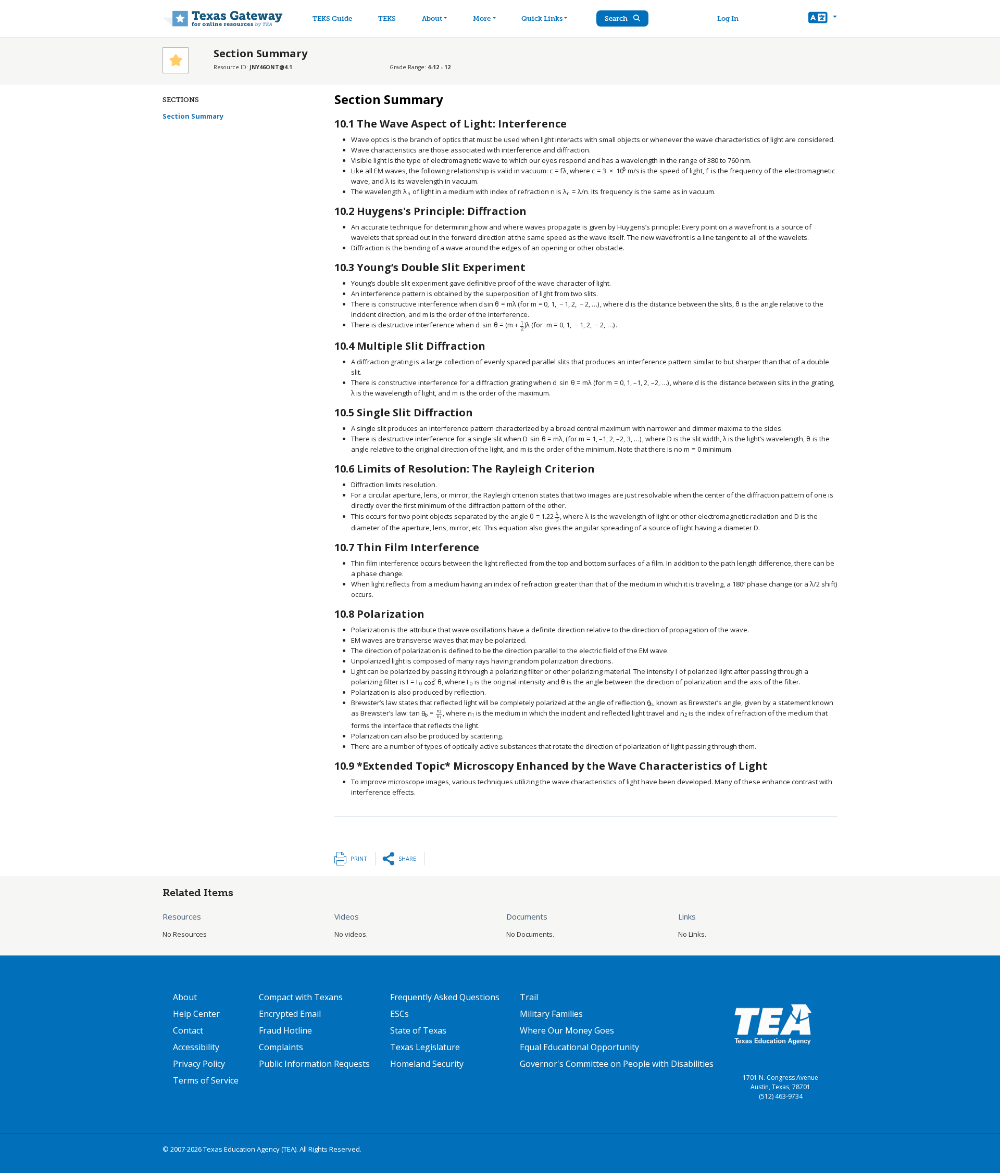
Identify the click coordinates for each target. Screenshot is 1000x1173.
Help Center (196, 1013)
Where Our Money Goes (567, 1030)
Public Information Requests (314, 1063)
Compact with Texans (301, 997)
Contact (188, 1030)
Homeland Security (427, 1063)
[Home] (222, 18)
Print (359, 858)
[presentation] (558, 170)
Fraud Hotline (285, 1030)
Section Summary (192, 116)
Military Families (551, 1013)
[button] (823, 19)
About (432, 18)
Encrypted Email (290, 1013)
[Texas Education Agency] (773, 1023)
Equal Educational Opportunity (579, 1047)
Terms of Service (206, 1080)
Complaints (281, 1047)
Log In (728, 18)
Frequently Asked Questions (444, 997)
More (482, 18)
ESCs (399, 1013)
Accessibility (196, 1047)
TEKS (387, 18)
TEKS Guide (332, 18)
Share (407, 858)
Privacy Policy (199, 1063)
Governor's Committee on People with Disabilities (617, 1063)
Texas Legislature (425, 1047)
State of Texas (418, 1030)
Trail (529, 997)
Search (617, 18)
